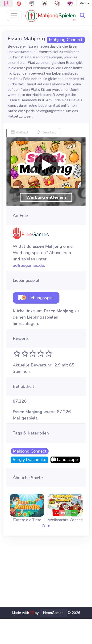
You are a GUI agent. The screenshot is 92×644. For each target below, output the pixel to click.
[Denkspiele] (70, 3)
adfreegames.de (28, 265)
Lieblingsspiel (40, 298)
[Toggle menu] (14, 16)
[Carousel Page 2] (48, 526)
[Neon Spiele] (6, 3)
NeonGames (53, 612)
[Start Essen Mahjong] (46, 164)
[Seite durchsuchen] (82, 16)
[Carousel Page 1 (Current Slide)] (43, 526)
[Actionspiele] (57, 3)
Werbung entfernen (46, 197)
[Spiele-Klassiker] (44, 3)
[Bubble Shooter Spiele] (31, 3)
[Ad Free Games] (19, 3)
